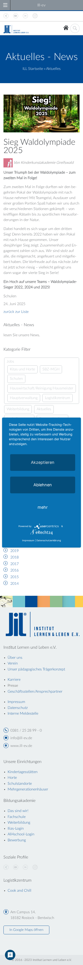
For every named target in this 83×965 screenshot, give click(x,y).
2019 (14, 551)
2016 (14, 570)
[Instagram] (35, 867)
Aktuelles (44, 409)
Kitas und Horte (22, 369)
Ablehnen (42, 484)
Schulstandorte (20, 783)
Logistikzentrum (57, 398)
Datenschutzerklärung (48, 540)
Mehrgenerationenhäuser (28, 789)
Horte (12, 777)
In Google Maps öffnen (26, 930)
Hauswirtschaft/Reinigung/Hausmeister (41, 388)
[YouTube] (15, 867)
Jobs (10, 361)
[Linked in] (25, 867)
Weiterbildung (18, 409)
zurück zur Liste (16, 312)
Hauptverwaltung (24, 398)
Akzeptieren (42, 462)
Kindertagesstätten (23, 772)
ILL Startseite (33, 69)
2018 (14, 557)
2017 (14, 564)
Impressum (28, 540)
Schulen (16, 378)
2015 (14, 577)
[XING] (6, 867)
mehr (43, 507)
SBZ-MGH (50, 369)
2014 (14, 583)
